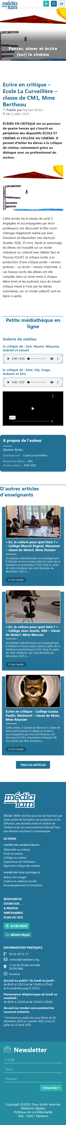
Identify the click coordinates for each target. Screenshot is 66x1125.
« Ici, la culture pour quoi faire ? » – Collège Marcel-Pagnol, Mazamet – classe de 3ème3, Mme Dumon (33, 546)
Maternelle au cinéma (17, 849)
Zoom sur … (13, 903)
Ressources (13, 899)
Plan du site (13, 917)
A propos (11, 908)
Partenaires (13, 912)
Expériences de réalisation (19, 861)
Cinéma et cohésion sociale (20, 881)
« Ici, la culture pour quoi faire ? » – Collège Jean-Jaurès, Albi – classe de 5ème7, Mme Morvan (33, 630)
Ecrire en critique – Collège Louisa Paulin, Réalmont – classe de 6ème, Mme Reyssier (33, 715)
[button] (62, 4)
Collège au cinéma (15, 857)
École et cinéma (13, 853)
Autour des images (15, 877)
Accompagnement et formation (23, 885)
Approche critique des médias (22, 865)
